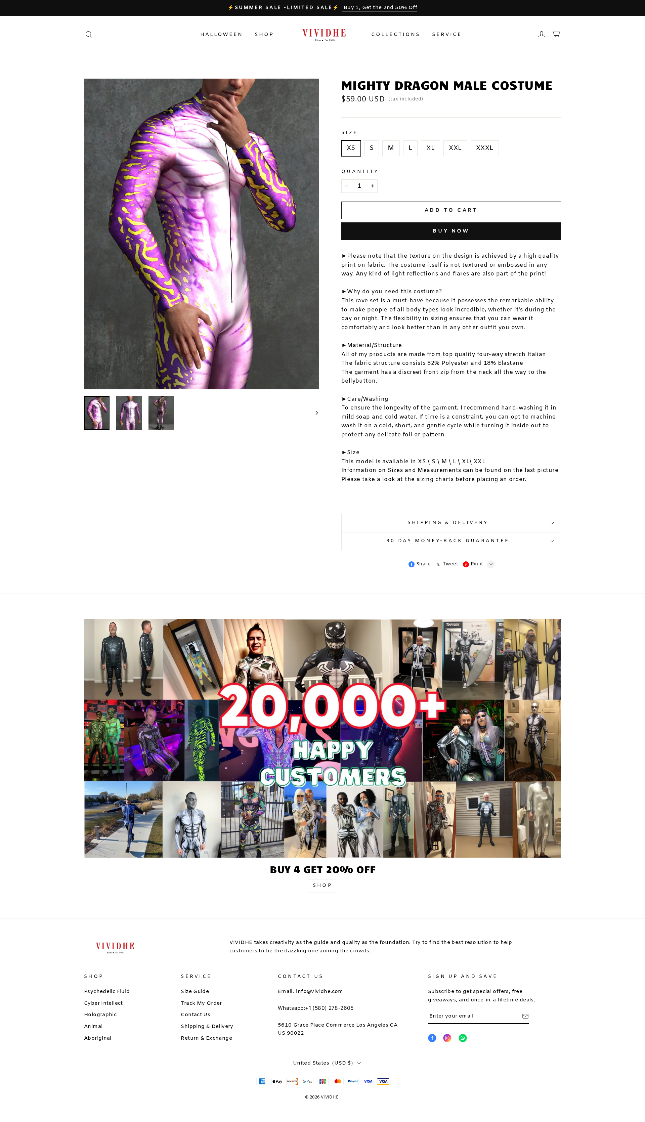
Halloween (221, 34)
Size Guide (195, 991)
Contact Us (195, 1014)
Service (447, 34)
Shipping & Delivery (207, 1026)
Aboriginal (98, 1038)
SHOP (322, 885)
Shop (264, 34)
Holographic (100, 1014)
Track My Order (201, 1003)
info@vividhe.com (319, 991)
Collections (395, 34)
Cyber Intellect (103, 1003)
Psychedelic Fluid (107, 991)
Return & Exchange (206, 1038)
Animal (93, 1026)
